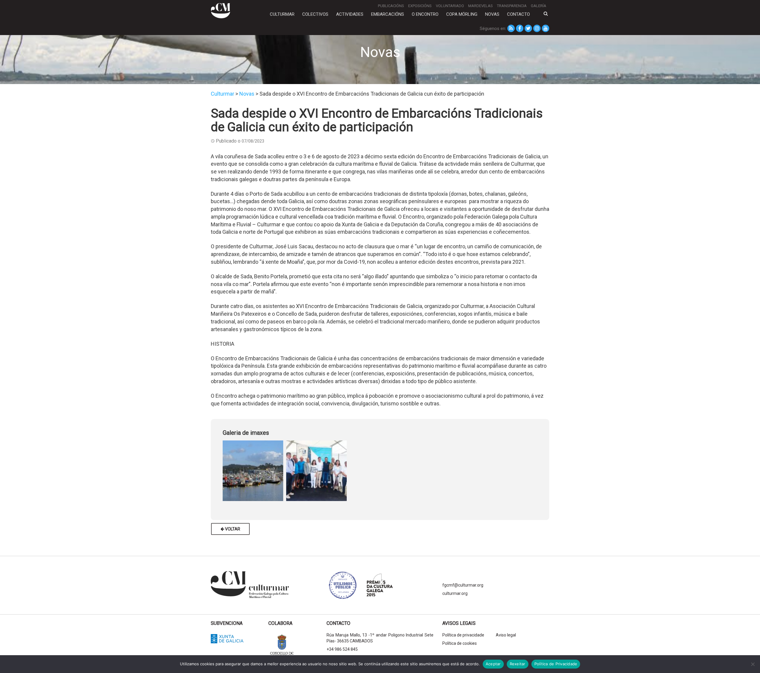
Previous (218, 469)
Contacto (518, 14)
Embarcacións (387, 14)
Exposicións (420, 6)
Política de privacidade (463, 635)
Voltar (232, 529)
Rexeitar (517, 663)
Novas (492, 14)
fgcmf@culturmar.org (462, 585)
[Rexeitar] (753, 664)
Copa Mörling (461, 14)
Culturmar (282, 14)
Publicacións (391, 6)
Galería (538, 6)
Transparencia (512, 6)
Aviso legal (506, 635)
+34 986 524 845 (342, 649)
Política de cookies (459, 643)
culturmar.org (455, 593)
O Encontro (425, 14)
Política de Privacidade (555, 663)
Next (542, 469)
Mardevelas (480, 6)
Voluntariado (450, 6)
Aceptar (493, 663)
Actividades (349, 14)
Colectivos (315, 14)
